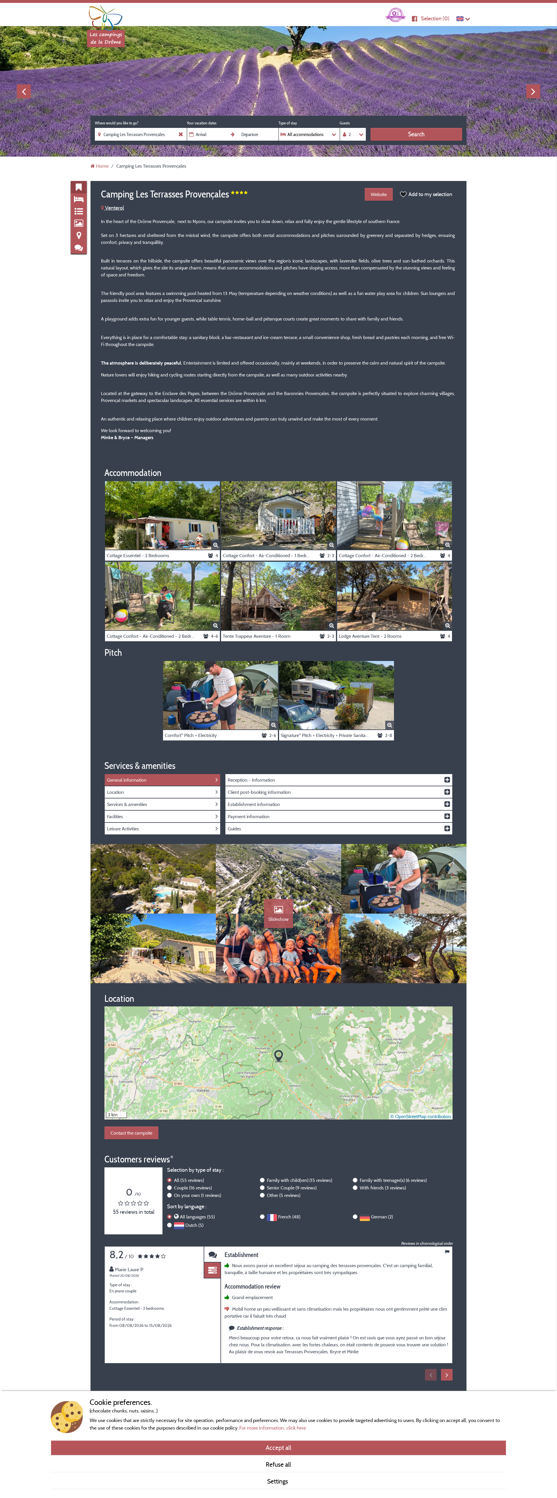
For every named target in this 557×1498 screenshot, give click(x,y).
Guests (345, 123)
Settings (278, 1481)
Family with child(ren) (299, 1180)
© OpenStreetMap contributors (420, 1116)
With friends (383, 1188)
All (189, 1180)
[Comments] (212, 1254)
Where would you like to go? (116, 123)
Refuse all (278, 1464)
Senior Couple (292, 1188)
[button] (278, 1056)
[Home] (106, 16)
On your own (197, 1195)
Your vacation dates (201, 123)
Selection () (435, 18)
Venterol (114, 207)
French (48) (289, 1217)
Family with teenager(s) (393, 1180)
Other (283, 1195)
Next (533, 91)
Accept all (278, 1447)
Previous (24, 91)
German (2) (382, 1217)
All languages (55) (197, 1217)
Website (379, 194)
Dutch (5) (194, 1225)
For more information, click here (272, 1428)
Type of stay (287, 123)
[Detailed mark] (212, 1270)
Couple (193, 1188)
